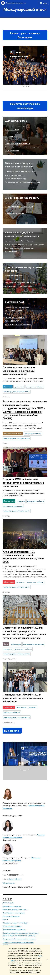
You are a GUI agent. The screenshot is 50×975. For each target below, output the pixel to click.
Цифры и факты (8, 903)
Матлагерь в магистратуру (15, 140)
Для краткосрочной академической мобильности (24, 244)
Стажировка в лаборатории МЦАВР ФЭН (21, 282)
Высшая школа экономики (16, 3)
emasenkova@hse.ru (10, 863)
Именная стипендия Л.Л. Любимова (19, 241)
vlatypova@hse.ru (9, 840)
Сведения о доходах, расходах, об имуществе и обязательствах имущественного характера (20, 934)
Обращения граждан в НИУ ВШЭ (15, 923)
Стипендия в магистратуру (15, 178)
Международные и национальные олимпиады (22, 182)
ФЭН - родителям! (12, 129)
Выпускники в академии (14, 310)
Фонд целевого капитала (12, 926)
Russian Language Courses (15, 279)
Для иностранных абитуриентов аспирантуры (23, 147)
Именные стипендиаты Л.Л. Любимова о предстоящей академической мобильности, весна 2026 (23, 557)
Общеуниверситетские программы (19, 206)
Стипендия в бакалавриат (15, 175)
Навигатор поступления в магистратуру (25, 106)
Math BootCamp (11, 136)
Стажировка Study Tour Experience (18, 286)
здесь (40, 956)
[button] (5, 65)
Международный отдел (25, 9)
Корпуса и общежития (11, 916)
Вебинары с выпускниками (15, 317)
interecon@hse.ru (14, 879)
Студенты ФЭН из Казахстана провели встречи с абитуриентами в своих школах (23, 482)
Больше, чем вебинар (13, 133)
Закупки (5, 919)
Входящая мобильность (14, 275)
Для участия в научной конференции (19, 248)
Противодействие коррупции (14, 929)
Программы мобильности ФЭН (17, 203)
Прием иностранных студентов (17, 126)
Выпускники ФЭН (15, 302)
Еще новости (11, 730)
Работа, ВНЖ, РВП (12, 321)
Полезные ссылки (12, 150)
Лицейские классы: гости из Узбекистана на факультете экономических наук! (19, 371)
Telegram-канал (9, 883)
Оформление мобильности (15, 213)
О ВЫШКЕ (7, 899)
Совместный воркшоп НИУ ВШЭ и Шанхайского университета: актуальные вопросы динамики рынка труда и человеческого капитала (24, 633)
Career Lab (9, 314)
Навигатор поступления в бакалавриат (25, 35)
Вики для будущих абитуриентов (17, 143)
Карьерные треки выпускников (17, 307)
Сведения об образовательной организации (19, 939)
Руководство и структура (12, 906)
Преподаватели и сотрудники (14, 913)
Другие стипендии (12, 251)
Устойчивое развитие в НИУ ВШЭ (15, 909)
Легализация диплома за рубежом (18, 324)
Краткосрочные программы (16, 210)
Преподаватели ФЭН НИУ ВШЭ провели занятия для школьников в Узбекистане (23, 698)
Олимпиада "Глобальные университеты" (20, 171)
